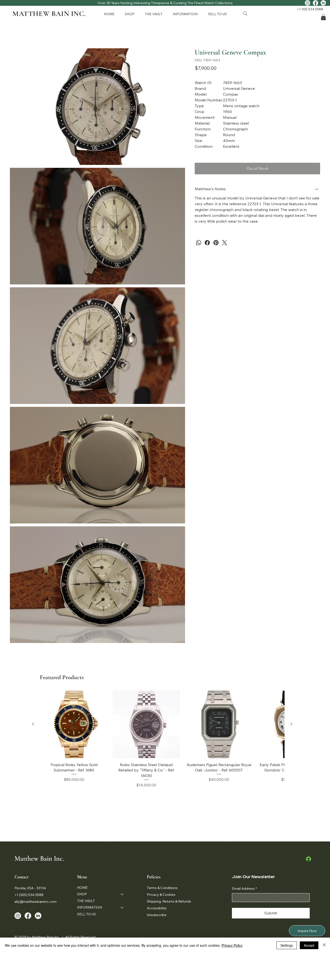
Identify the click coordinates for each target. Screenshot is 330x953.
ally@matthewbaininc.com (35, 901)
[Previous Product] (33, 724)
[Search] (245, 13)
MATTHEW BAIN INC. (49, 13)
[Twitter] (225, 243)
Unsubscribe (156, 915)
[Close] (324, 945)
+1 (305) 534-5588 (28, 895)
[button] (130, 14)
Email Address (244, 888)
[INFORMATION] (122, 907)
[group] (162, 739)
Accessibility (157, 908)
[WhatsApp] (198, 243)
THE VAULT (86, 901)
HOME (82, 887)
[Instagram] (307, 3)
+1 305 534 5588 (310, 9)
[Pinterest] (216, 243)
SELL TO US (86, 914)
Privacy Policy (232, 945)
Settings (286, 945)
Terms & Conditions (162, 888)
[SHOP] (122, 894)
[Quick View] (74, 724)
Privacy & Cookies (161, 894)
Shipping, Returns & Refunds (169, 901)
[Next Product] (291, 724)
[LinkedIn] (323, 3)
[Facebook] (315, 3)
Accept (309, 945)
